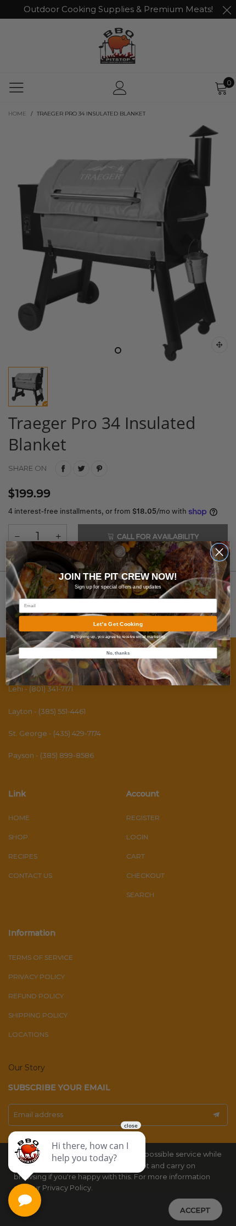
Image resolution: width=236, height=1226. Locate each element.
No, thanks (118, 652)
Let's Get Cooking (118, 623)
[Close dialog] (219, 551)
